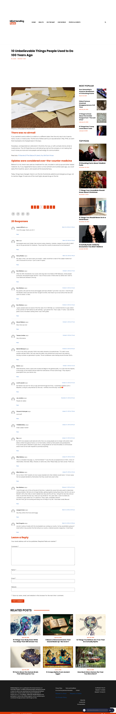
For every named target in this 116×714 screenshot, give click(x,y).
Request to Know (61, 693)
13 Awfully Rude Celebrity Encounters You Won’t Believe (91, 246)
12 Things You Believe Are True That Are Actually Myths (90, 641)
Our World (62, 22)
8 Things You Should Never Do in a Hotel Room (92, 218)
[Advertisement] (43, 75)
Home (34, 22)
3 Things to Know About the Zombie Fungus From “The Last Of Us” (87, 117)
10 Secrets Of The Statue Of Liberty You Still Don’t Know (36, 155)
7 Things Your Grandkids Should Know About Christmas (92, 191)
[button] (105, 22)
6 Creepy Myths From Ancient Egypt (58, 673)
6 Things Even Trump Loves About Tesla (86, 127)
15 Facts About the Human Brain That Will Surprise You (25, 673)
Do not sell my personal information (64, 690)
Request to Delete (75, 693)
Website (13, 587)
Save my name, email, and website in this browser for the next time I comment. (38, 595)
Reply (17, 234)
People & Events (74, 22)
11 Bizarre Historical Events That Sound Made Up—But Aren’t (58, 641)
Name (13, 569)
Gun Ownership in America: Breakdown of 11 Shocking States (86, 91)
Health (41, 22)
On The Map (51, 22)
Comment (15, 546)
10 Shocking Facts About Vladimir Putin (92, 164)
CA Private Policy (61, 697)
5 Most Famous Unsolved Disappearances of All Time (87, 104)
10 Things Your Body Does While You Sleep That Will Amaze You (25, 641)
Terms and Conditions (71, 688)
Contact (78, 690)
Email (13, 578)
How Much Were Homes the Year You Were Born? (91, 673)
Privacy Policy (59, 688)
